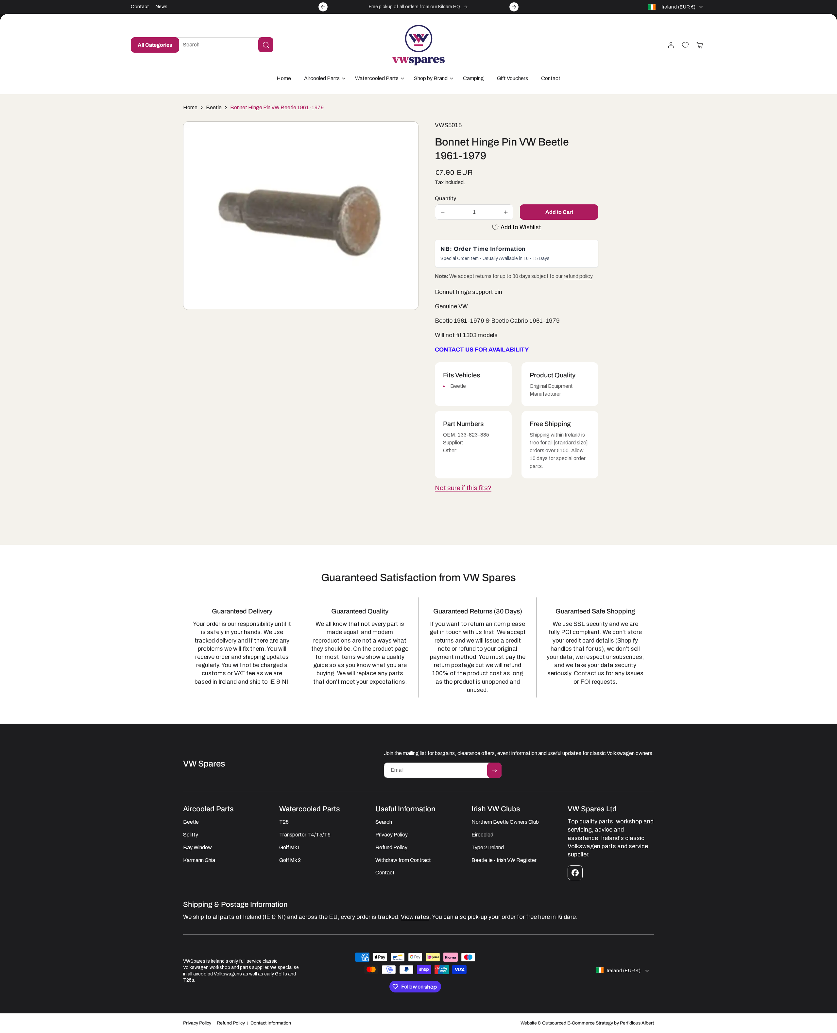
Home (190, 107)
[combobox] (223, 45)
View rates (415, 917)
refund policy (578, 276)
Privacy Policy (197, 1023)
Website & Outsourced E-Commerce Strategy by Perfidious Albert (587, 1023)
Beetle (214, 107)
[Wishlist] (685, 45)
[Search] (265, 44)
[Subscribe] (494, 770)
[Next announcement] (514, 7)
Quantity (445, 198)
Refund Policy (231, 1023)
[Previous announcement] (323, 7)
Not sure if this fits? (463, 487)
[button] (323, 78)
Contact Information (270, 1023)
